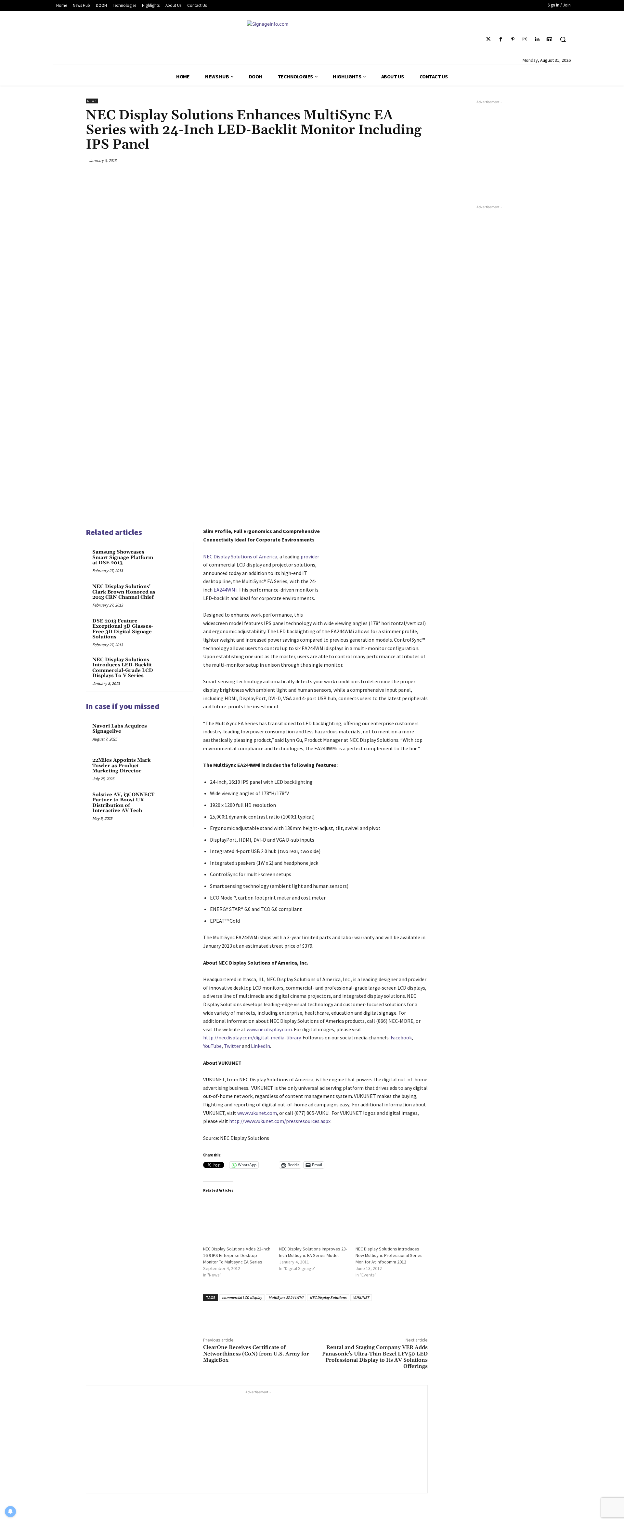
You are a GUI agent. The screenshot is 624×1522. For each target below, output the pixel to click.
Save (393, 161)
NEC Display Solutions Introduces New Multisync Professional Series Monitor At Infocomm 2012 (389, 1255)
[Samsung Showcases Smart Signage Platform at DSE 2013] (174, 560)
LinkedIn (260, 1046)
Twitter (232, 1046)
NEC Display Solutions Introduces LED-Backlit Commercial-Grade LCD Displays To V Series (122, 668)
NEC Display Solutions (328, 1297)
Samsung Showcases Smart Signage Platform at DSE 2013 (122, 557)
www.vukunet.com (257, 1113)
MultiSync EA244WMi (285, 1297)
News (92, 101)
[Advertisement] (256, 1441)
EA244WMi (225, 589)
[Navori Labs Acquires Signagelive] (174, 734)
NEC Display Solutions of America (240, 556)
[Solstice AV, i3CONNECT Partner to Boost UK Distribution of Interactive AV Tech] (174, 803)
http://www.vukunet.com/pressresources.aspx (280, 1121)
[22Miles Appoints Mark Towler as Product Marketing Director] (174, 768)
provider (310, 556)
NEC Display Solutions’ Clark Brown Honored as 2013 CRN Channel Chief (123, 591)
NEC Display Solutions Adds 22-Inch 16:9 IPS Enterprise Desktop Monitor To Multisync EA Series (236, 1255)
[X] (374, 160)
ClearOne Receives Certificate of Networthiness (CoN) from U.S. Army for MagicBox (256, 1353)
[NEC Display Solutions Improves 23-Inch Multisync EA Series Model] (314, 1219)
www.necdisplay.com (269, 1029)
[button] (563, 39)
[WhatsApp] (405, 160)
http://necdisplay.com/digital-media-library (252, 1037)
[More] (421, 160)
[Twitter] (488, 39)
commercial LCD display (242, 1297)
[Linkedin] (537, 39)
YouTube (212, 1046)
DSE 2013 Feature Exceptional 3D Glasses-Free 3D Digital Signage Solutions (122, 629)
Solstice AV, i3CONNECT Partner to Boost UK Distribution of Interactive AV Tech (123, 803)
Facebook (401, 1037)
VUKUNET (361, 1297)
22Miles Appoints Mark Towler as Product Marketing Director (121, 765)
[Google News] (549, 39)
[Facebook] (500, 39)
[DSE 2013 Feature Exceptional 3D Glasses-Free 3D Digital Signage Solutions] (174, 629)
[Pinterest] (512, 39)
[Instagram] (524, 39)
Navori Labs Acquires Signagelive (119, 729)
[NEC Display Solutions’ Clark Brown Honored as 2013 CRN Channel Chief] (174, 595)
